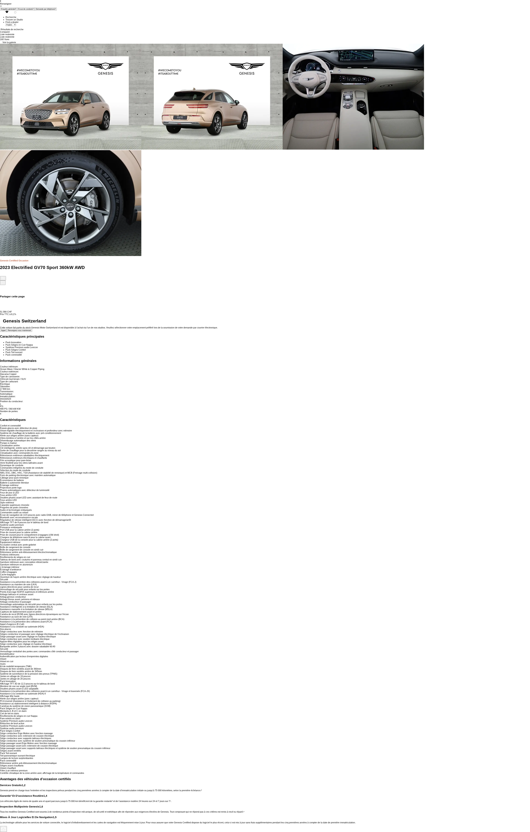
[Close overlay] (1, 290)
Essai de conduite (25, 9)
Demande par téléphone (45, 9)
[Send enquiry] (3, 829)
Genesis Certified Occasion (14, 260)
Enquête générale (8, 9)
